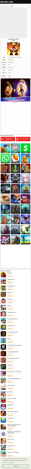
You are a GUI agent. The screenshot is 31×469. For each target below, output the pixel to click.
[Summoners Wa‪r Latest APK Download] (3, 447)
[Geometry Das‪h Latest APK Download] (3, 327)
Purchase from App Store (24, 139)
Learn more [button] (10, 462)
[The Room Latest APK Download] (3, 366)
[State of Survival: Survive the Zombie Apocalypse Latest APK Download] (3, 427)
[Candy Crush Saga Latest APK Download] (3, 400)
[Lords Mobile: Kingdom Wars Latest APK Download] (3, 380)
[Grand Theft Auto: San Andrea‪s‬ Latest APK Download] (3, 347)
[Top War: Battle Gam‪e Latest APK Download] (3, 320)
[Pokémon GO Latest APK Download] (3, 406)
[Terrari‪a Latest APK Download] (3, 340)
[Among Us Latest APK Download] (3, 274)
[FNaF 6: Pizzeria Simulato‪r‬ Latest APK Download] (3, 360)
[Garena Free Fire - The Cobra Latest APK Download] (3, 373)
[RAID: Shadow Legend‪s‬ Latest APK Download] (3, 413)
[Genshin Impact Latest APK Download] (3, 387)
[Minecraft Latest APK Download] (3, 294)
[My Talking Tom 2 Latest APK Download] (3, 287)
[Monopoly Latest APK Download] (3, 301)
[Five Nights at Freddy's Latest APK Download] (3, 334)
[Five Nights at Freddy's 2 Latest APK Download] (3, 353)
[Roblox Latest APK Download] (3, 307)
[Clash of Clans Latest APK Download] (3, 441)
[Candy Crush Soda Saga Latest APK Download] (3, 454)
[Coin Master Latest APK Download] (3, 393)
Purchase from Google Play (9, 139)
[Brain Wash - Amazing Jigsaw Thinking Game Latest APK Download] (3, 434)
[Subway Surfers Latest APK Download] (3, 281)
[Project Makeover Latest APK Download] (3, 314)
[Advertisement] (15, 22)
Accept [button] (15, 466)
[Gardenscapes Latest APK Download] (3, 420)
